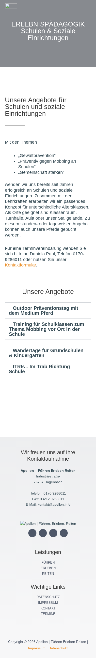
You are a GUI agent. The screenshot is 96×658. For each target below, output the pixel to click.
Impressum (37, 648)
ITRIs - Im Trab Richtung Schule (39, 369)
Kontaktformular (20, 265)
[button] (72, 9)
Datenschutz (58, 648)
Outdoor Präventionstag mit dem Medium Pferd (43, 310)
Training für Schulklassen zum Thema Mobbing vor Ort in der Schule (46, 329)
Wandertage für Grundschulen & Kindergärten (46, 353)
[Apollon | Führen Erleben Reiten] (11, 9)
